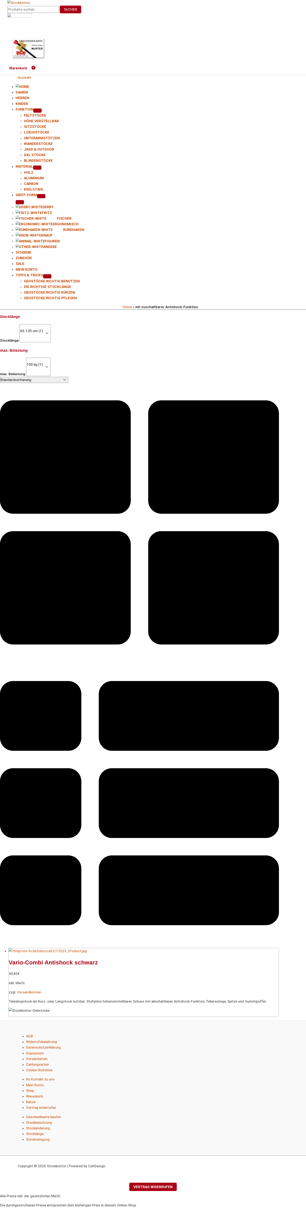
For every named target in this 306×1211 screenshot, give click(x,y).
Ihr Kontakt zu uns (40, 1079)
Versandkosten (29, 992)
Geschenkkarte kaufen (43, 1117)
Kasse (31, 1102)
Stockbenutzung (39, 1122)
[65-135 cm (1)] (32, 331)
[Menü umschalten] (37, 110)
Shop (30, 1091)
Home (127, 307)
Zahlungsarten (37, 1064)
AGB (29, 1036)
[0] (32, 326)
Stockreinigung (38, 1139)
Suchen (70, 9)
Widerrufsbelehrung (41, 1042)
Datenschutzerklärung (43, 1047)
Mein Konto (35, 1085)
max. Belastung (12, 374)
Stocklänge (9, 340)
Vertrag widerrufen (41, 1107)
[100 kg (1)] (34, 364)
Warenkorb (34, 1096)
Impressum (35, 1053)
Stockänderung (38, 1128)
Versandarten (36, 1059)
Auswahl (24, 77)
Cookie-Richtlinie (39, 1070)
